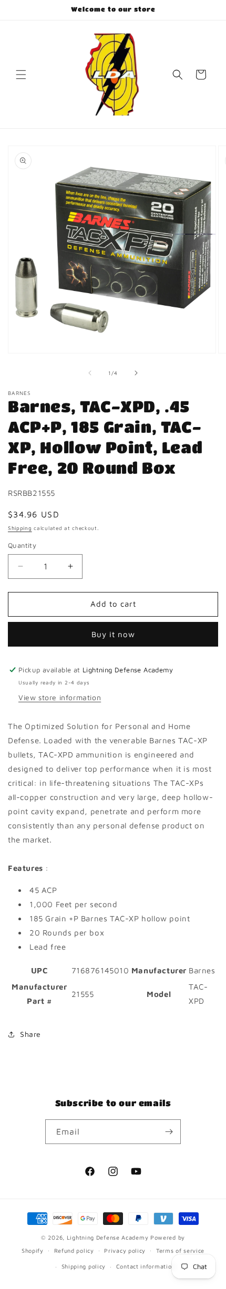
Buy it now (113, 634)
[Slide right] (136, 372)
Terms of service (180, 1250)
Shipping (20, 528)
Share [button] (30, 1034)
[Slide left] (89, 372)
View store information (59, 697)
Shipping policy (83, 1266)
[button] (21, 74)
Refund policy (74, 1250)
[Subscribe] (168, 1131)
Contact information (145, 1266)
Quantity (22, 545)
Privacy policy (125, 1250)
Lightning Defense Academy (108, 1237)
